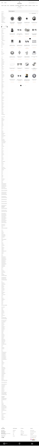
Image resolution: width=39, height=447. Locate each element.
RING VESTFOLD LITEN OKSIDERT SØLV (26, 68)
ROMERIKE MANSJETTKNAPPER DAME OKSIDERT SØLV (34, 68)
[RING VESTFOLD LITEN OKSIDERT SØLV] (27, 64)
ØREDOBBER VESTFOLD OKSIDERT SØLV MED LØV (27, 45)
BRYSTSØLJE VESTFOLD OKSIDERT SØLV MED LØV (12, 56)
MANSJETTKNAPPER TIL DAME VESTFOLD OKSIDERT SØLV (20, 34)
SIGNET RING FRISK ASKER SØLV (34, 56)
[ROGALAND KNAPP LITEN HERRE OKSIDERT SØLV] (20, 41)
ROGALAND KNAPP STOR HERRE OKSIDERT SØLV (12, 34)
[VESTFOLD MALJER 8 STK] (34, 41)
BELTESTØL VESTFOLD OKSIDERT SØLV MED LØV (12, 45)
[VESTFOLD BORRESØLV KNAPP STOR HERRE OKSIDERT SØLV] (20, 18)
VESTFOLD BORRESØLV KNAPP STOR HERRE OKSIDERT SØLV (19, 23)
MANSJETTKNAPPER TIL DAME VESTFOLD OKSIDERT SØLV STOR (20, 80)
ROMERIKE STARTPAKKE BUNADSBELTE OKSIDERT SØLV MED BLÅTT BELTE (27, 80)
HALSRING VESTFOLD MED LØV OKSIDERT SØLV (12, 79)
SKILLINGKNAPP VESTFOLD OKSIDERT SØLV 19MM (27, 22)
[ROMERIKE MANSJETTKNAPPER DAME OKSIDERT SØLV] (34, 64)
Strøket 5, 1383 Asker (3, 431)
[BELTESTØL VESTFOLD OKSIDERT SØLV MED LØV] (12, 41)
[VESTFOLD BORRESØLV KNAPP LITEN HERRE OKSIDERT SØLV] (12, 18)
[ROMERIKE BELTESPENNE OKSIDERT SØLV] (20, 64)
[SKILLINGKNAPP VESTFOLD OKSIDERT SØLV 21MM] (34, 18)
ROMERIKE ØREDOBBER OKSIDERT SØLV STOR (27, 56)
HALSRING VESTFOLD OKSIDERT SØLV (34, 79)
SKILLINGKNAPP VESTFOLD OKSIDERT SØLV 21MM (34, 22)
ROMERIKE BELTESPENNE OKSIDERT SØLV (19, 68)
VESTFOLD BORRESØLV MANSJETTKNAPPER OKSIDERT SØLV (34, 34)
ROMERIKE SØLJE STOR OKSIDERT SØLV (19, 56)
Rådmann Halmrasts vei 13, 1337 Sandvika (5, 433)
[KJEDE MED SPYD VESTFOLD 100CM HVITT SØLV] (12, 64)
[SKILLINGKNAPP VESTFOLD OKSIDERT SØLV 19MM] (27, 18)
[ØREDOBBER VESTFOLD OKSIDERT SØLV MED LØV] (27, 41)
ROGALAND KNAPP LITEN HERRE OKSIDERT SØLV (19, 45)
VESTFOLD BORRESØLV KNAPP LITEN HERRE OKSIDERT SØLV (12, 23)
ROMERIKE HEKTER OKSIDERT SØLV (27, 34)
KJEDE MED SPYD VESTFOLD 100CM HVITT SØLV (12, 68)
